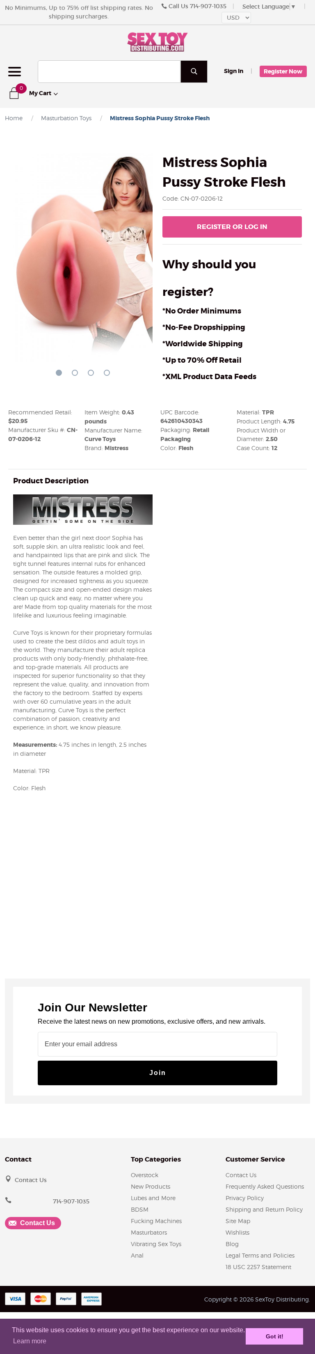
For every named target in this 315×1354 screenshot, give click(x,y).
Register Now (283, 71)
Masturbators (149, 1232)
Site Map (238, 1220)
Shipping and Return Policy (264, 1209)
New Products (150, 1186)
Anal (137, 1255)
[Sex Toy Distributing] (157, 41)
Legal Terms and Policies (260, 1255)
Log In (232, 226)
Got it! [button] (274, 1336)
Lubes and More (153, 1197)
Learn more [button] (29, 1341)
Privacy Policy (245, 1197)
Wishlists (237, 1232)
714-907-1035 (208, 6)
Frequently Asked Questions (265, 1186)
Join (157, 1072)
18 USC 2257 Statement (258, 1266)
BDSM (139, 1209)
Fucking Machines (156, 1220)
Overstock (144, 1174)
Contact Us (31, 1180)
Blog (232, 1243)
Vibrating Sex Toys (156, 1243)
